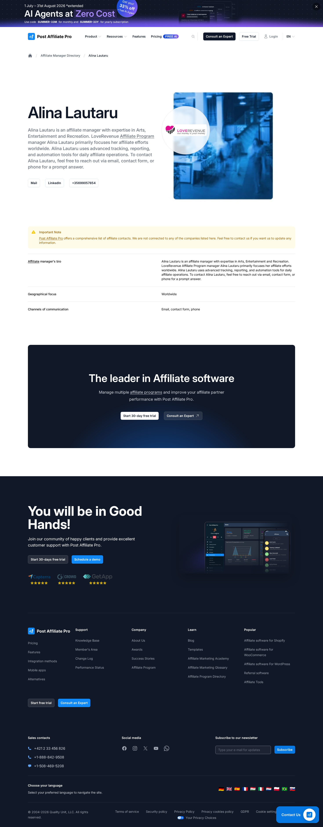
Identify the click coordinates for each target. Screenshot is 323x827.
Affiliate (33, 261)
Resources (115, 36)
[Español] (237, 789)
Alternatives (36, 679)
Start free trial (41, 703)
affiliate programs (146, 392)
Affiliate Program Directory (207, 676)
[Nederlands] (268, 789)
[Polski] (276, 789)
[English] (229, 789)
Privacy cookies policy (217, 811)
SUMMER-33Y (89, 22)
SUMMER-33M (47, 22)
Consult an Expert (219, 36)
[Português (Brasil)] (284, 789)
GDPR (245, 811)
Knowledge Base (87, 640)
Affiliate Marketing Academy (208, 658)
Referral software (256, 673)
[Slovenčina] (292, 789)
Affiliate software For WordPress (267, 664)
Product (91, 36)
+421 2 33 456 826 (49, 748)
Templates (195, 649)
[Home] (30, 55)
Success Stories (143, 658)
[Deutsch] (221, 789)
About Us (138, 640)
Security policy (156, 811)
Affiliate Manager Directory (60, 55)
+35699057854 (84, 183)
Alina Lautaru (98, 55)
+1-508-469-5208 (49, 766)
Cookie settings (267, 811)
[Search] (196, 36)
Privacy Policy (184, 811)
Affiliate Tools (253, 682)
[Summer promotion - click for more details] (161, 13)
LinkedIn (54, 183)
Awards (137, 649)
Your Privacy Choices (201, 818)
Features (34, 652)
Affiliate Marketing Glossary (207, 667)
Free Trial (249, 36)
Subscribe (284, 749)
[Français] (245, 789)
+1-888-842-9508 (49, 757)
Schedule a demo (87, 559)
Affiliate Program (137, 136)
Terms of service (127, 811)
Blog (191, 640)
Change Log (84, 658)
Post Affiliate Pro (51, 238)
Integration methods (42, 661)
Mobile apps (37, 670)
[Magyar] (253, 789)
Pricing (33, 643)
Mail (34, 183)
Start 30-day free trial (139, 416)
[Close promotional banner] (316, 7)
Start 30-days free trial (48, 559)
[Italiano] (260, 789)
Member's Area (86, 649)
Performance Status (89, 667)
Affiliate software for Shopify (264, 640)
